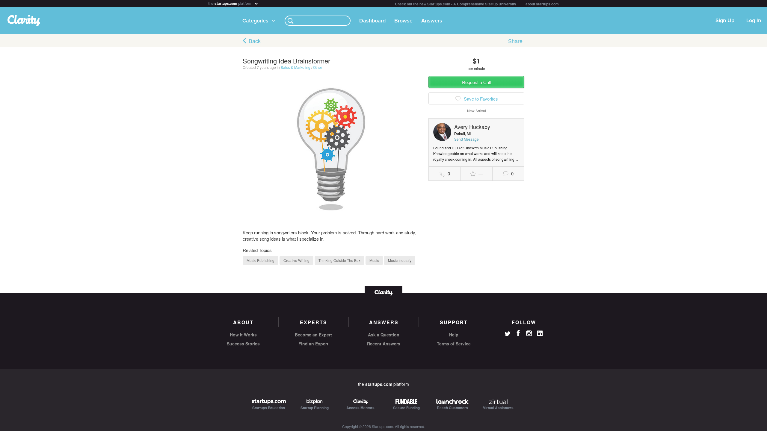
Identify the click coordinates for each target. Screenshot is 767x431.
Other (317, 67)
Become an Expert (313, 335)
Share (515, 41)
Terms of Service (454, 344)
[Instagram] (529, 333)
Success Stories (243, 344)
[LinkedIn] (540, 333)
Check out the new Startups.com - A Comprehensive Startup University (455, 4)
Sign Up (724, 20)
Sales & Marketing (295, 67)
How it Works (243, 335)
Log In (753, 20)
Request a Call (476, 82)
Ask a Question (383, 335)
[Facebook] (518, 333)
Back (255, 41)
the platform (230, 3)
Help (453, 335)
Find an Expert (313, 344)
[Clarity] (383, 292)
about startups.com (542, 4)
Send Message (466, 139)
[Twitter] (508, 334)
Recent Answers (383, 344)
